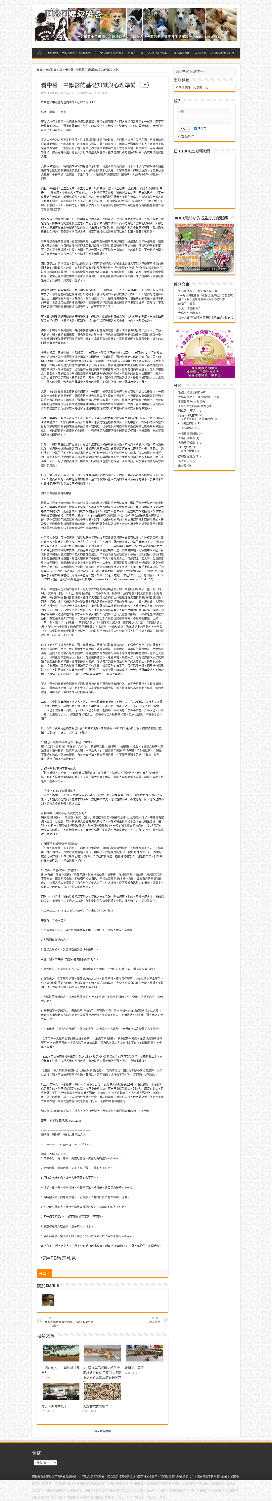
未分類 (182, 465)
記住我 (201, 128)
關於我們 (52, 52)
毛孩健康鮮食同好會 (222, 52)
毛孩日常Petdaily (157, 52)
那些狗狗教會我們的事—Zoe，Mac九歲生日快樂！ (69, 1322)
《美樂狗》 (188, 423)
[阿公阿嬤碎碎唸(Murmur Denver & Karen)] (136, 38)
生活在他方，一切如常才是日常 (197, 291)
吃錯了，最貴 (134, 1368)
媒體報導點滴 (186, 456)
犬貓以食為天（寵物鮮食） (77, 52)
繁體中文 (202, 87)
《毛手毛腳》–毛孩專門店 (197, 418)
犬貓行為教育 (186, 438)
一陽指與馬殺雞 (180, 52)
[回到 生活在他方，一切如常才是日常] (61, 1361)
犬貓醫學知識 (53, 69)
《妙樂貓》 (188, 428)
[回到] (102, 1361)
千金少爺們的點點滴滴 (110, 52)
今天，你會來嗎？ (54, 1406)
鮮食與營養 (188, 450)
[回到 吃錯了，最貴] (144, 1361)
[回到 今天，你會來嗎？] (61, 1399)
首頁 (39, 53)
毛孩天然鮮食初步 (189, 392)
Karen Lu (53, 92)
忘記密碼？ (187, 136)
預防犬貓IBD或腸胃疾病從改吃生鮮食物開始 (205, 317)
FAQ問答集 (200, 52)
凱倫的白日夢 (135, 52)
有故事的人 (185, 461)
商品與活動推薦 (188, 415)
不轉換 (180, 87)
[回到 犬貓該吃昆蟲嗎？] (102, 1399)
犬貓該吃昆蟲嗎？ (96, 1406)
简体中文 (190, 87)
